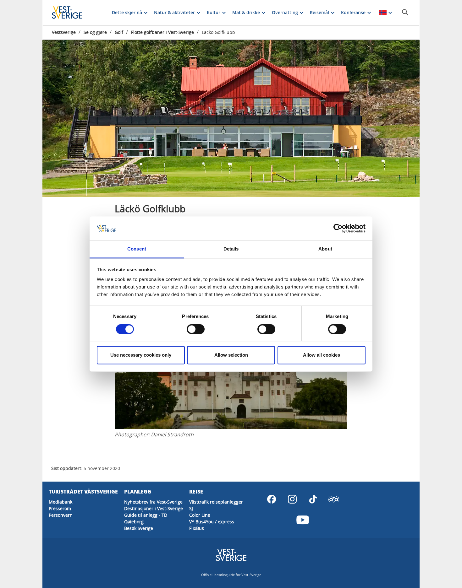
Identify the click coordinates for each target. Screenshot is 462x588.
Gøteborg (134, 522)
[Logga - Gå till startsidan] (74, 12)
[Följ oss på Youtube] (302, 520)
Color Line (199, 515)
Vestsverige (64, 32)
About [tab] (325, 249)
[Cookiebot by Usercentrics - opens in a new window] (338, 228)
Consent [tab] (136, 249)
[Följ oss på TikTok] (313, 499)
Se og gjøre (95, 32)
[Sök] (405, 12)
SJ (191, 508)
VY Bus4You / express (211, 522)
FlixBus (196, 528)
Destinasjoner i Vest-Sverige (153, 508)
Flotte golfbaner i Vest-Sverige (162, 32)
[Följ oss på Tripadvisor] (334, 499)
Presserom (60, 508)
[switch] (196, 329)
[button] (231, 118)
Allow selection (231, 355)
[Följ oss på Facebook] (271, 499)
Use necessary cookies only (140, 355)
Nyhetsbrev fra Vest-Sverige (153, 502)
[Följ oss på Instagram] (292, 499)
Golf (119, 32)
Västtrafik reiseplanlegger (216, 502)
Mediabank (60, 502)
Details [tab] (231, 249)
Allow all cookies (321, 355)
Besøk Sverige (138, 528)
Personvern (61, 515)
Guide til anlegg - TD (145, 515)
